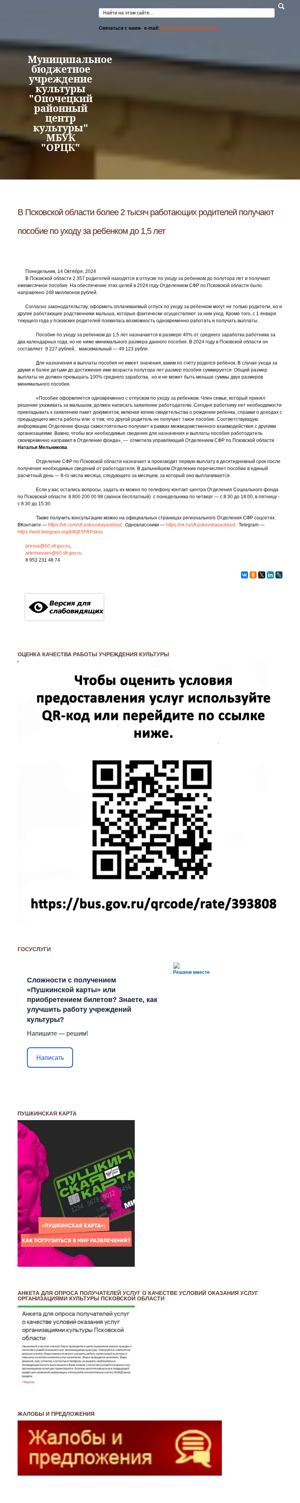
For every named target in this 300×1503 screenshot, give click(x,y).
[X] (261, 574)
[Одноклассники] (253, 574)
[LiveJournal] (278, 574)
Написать (50, 1057)
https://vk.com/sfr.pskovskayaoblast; (86, 525)
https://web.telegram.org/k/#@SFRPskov (60, 532)
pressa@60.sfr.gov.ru (47, 546)
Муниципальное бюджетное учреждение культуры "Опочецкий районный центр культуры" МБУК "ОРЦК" (60, 103)
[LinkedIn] (270, 574)
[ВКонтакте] (244, 574)
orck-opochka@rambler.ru (190, 28)
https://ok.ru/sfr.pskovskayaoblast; (202, 525)
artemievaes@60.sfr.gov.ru (53, 553)
